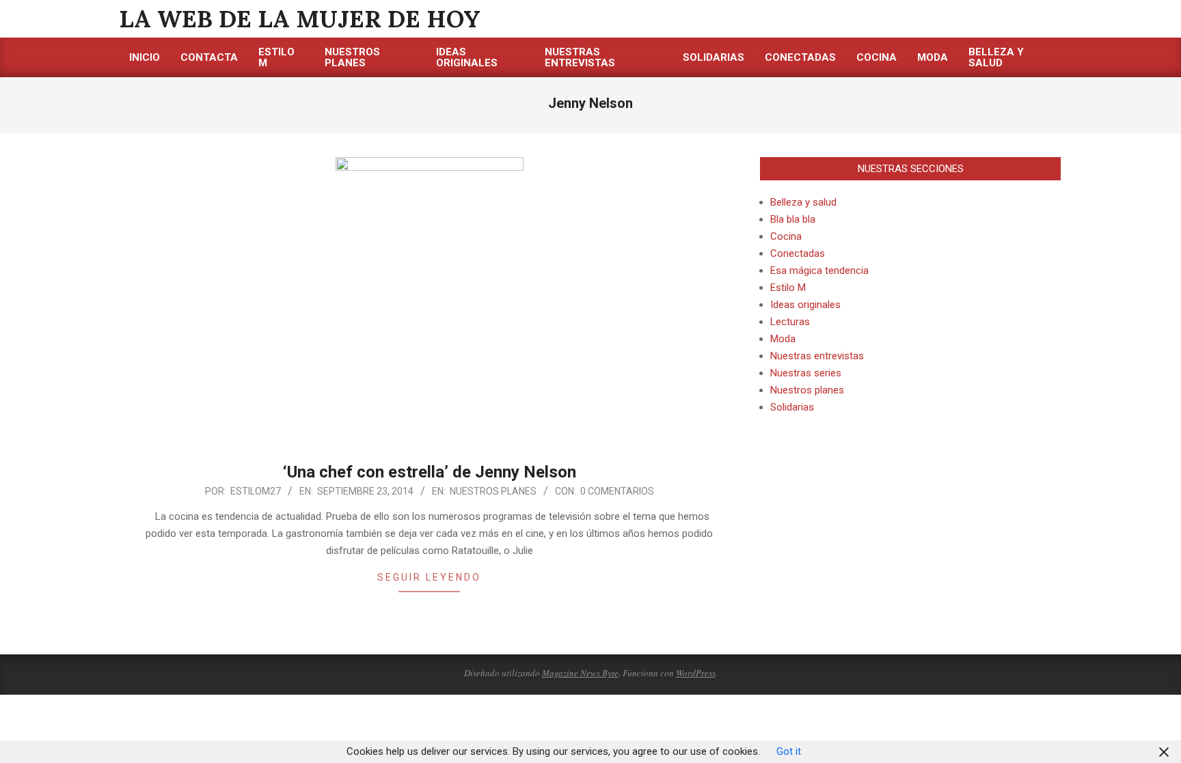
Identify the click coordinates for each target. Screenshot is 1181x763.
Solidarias (792, 407)
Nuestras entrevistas (817, 356)
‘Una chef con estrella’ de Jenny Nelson (429, 472)
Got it (788, 751)
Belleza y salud (803, 202)
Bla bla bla (792, 219)
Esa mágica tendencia (819, 270)
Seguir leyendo (429, 577)
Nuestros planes (493, 491)
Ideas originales (805, 305)
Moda (783, 339)
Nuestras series (805, 373)
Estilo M (788, 287)
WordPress (696, 673)
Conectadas (797, 253)
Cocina (786, 236)
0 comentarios (617, 491)
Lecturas (790, 322)
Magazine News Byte (580, 673)
